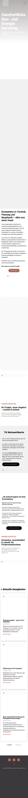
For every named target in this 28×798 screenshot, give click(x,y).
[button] (24, 3)
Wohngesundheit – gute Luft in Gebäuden (13, 621)
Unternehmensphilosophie (14, 775)
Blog (14, 790)
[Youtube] (9, 759)
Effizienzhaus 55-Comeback (12, 668)
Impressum (14, 781)
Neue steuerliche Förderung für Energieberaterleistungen (14, 717)
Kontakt (14, 784)
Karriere (14, 787)
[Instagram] (18, 759)
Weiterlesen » (7, 634)
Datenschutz (14, 778)
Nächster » (18, 745)
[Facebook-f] (14, 759)
